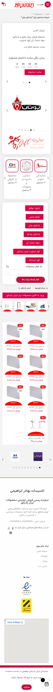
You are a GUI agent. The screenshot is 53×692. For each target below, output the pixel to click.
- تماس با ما (43, 566)
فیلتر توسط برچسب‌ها (30, 279)
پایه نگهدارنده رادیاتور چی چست (36, 439)
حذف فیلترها (40, 288)
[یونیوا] (37, 456)
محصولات (37, 14)
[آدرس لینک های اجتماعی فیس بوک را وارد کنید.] (12, 528)
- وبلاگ (45, 561)
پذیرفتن (27, 687)
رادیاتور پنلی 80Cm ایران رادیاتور (13, 377)
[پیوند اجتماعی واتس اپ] (9, 528)
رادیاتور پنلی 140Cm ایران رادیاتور (13, 347)
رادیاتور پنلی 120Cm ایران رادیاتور (36, 377)
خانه (47, 14)
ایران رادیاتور (26, 288)
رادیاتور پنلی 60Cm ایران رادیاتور (36, 408)
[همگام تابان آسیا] (15, 456)
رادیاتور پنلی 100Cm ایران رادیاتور (13, 408)
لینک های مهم (43, 546)
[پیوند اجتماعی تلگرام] (11, 533)
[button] (34, 217)
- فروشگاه (45, 556)
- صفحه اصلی (43, 551)
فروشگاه (27, 677)
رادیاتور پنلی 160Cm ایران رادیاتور (36, 347)
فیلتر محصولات (32, 267)
